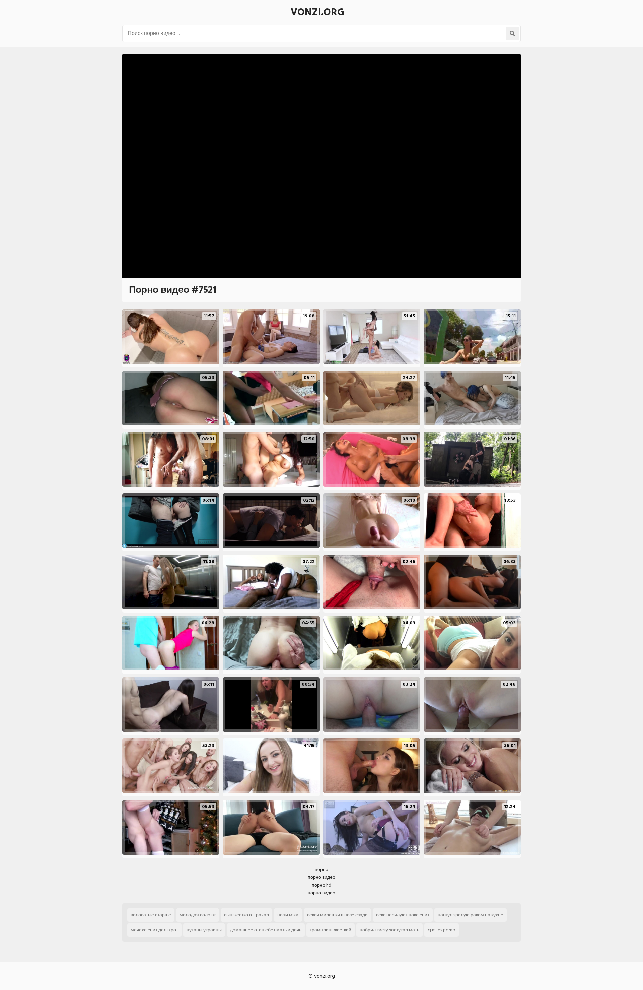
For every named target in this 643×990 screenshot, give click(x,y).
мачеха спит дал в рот (154, 930)
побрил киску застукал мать (389, 930)
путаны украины (204, 930)
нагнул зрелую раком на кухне (470, 915)
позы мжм (288, 915)
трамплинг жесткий (330, 930)
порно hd (321, 885)
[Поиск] (512, 33)
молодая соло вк (198, 915)
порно (321, 869)
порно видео (321, 877)
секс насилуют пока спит (402, 915)
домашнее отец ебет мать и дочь (265, 930)
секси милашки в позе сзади (337, 915)
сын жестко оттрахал (246, 915)
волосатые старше (151, 915)
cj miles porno (441, 930)
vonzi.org (317, 12)
